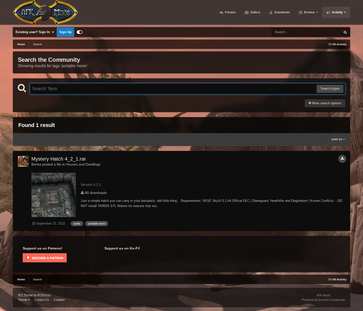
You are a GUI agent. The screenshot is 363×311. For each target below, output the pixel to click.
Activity (337, 12)
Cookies (59, 300)
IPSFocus (44, 295)
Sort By (337, 139)
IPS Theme (25, 295)
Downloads (282, 12)
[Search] (345, 32)
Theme (23, 300)
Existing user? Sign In (34, 32)
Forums (230, 12)
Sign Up (65, 32)
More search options (326, 103)
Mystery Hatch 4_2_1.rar (58, 159)
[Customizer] (79, 32)
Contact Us (41, 300)
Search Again (330, 88)
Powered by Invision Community (323, 300)
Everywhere (326, 32)
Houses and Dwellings (83, 164)
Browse (309, 12)
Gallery (254, 12)
